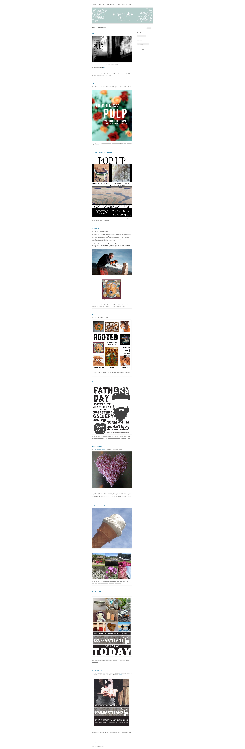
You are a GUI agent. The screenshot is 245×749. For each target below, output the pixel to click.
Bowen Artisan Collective (100, 449)
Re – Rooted (96, 228)
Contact (131, 4)
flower (124, 581)
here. (104, 67)
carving (109, 306)
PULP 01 (94, 33)
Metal (120, 436)
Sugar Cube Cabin (110, 4)
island (114, 496)
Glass (113, 436)
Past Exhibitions (115, 73)
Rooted (94, 314)
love (117, 496)
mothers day (126, 496)
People (97, 494)
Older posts (95, 742)
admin (110, 75)
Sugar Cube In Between (96, 306)
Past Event (109, 73)
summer (102, 583)
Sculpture (120, 304)
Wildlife (108, 581)
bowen (95, 496)
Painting (115, 218)
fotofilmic (98, 75)
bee (115, 581)
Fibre (108, 218)
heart (112, 496)
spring (94, 497)
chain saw (113, 306)
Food (110, 436)
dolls (113, 660)
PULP (93, 83)
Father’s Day (96, 382)
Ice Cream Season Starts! (100, 506)
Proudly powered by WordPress (97, 746)
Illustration (111, 218)
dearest (102, 496)
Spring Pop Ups (97, 670)
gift (105, 496)
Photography (120, 73)
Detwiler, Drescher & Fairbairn (102, 153)
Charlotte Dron (106, 497)
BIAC (143, 49)
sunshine (106, 583)
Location (94, 4)
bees (118, 581)
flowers (127, 581)
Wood (97, 220)
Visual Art (94, 220)
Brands (118, 4)
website (120, 674)
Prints (125, 143)
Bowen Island (104, 73)
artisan (109, 438)
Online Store (101, 4)
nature (96, 583)
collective (113, 438)
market (119, 496)
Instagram (124, 4)
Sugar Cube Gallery (127, 73)
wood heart (119, 660)
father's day (117, 438)
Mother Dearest (97, 446)
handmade (108, 496)
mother (122, 496)
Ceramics (109, 493)
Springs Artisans (97, 591)
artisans (110, 660)
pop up (115, 660)
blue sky (120, 581)
